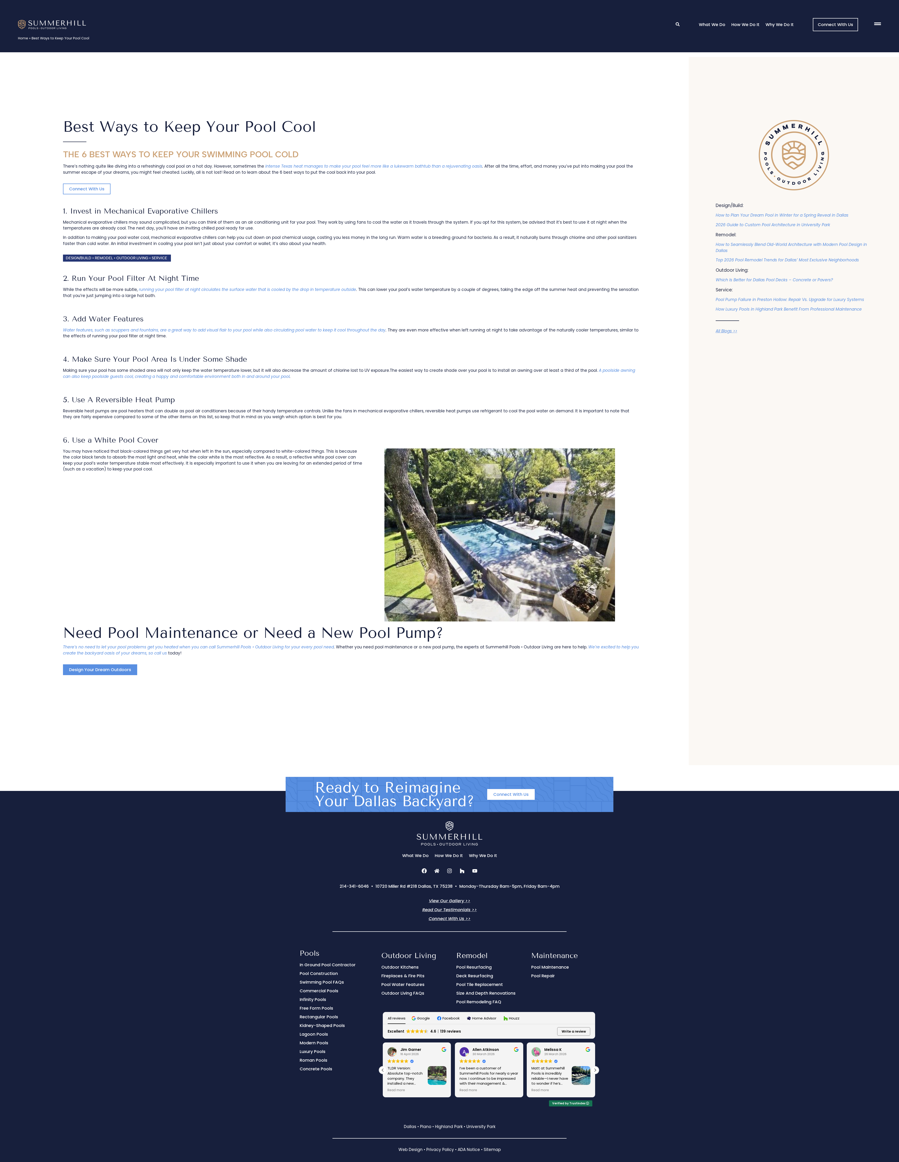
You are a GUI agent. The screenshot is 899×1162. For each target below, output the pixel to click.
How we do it (745, 24)
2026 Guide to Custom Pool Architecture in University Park (773, 225)
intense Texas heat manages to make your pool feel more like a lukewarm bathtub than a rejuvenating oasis (373, 166)
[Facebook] (424, 871)
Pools (309, 953)
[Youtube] (475, 871)
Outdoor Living (408, 955)
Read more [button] (396, 1090)
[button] (117, 258)
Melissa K (553, 1049)
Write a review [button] (574, 1031)
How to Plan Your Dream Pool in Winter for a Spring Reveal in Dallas (782, 215)
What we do (712, 24)
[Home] (437, 871)
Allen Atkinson (485, 1049)
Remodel (472, 955)
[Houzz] (462, 871)
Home (23, 38)
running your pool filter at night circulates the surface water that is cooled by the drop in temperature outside (247, 289)
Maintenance (554, 955)
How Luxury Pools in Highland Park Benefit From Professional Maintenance (789, 309)
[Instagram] (449, 871)
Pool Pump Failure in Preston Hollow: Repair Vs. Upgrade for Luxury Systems (790, 299)
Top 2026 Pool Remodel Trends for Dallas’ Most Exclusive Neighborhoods (787, 260)
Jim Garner (410, 1049)
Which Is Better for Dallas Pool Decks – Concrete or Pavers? (774, 280)
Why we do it (780, 24)
